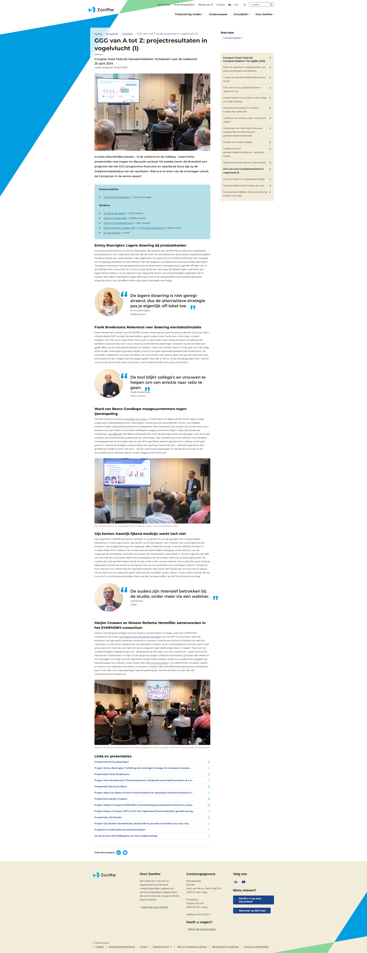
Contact (220, 4)
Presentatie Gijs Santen (108, 817)
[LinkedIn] (236, 882)
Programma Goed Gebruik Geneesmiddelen (120, 829)
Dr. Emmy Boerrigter (115, 218)
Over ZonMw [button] (263, 14)
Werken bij (203, 4)
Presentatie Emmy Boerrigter (111, 762)
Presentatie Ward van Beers (110, 786)
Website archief (161, 946)
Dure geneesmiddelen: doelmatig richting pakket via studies (245, 194)
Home (98, 33)
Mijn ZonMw (163, 4)
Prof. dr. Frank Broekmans (118, 223)
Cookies (99, 946)
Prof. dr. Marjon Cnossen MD (119, 228)
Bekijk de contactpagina (202, 929)
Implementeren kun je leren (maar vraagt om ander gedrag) (245, 99)
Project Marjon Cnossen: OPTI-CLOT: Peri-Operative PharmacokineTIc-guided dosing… (144, 811)
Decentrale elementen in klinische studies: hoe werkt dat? (241, 109)
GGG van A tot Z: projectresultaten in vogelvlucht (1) (243, 171)
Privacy (144, 946)
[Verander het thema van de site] (245, 4)
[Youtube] (243, 882)
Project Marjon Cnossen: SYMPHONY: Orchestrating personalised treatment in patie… (143, 805)
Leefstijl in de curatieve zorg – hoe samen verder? (244, 120)
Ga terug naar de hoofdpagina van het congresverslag (125, 835)
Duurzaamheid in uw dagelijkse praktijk (244, 179)
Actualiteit (112, 33)
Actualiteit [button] (240, 14)
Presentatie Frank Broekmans (111, 774)
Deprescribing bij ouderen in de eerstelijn (244, 162)
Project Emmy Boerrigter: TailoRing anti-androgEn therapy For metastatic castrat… (142, 768)
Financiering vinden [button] (188, 14)
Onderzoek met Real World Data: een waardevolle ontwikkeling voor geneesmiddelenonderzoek (242, 132)
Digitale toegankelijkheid (122, 946)
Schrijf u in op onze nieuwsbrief (250, 900)
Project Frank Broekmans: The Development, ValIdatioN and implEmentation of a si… (143, 780)
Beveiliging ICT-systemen (225, 946)
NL (230, 4)
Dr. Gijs (112, 232)
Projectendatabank (184, 4)
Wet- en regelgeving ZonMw (192, 946)
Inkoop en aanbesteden (256, 946)
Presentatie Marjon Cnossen (110, 799)
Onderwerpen (218, 14)
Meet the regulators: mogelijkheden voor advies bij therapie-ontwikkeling (244, 69)
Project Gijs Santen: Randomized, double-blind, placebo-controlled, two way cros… (142, 823)
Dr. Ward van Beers (114, 213)
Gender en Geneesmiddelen (238, 142)
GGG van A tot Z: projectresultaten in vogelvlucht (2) (242, 89)
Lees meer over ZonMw (154, 907)
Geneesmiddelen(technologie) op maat (243, 185)
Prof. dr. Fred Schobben (117, 197)
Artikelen (127, 33)
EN (236, 4)
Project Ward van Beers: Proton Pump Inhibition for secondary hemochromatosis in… (143, 792)
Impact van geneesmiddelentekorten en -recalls (245, 79)
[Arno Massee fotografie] (207, 77)
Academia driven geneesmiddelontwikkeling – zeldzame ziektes (243, 152)
